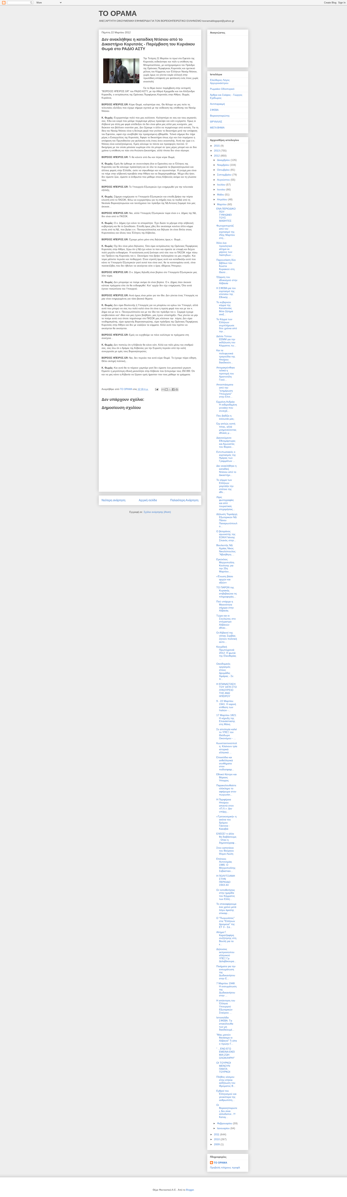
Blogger (190, 1189)
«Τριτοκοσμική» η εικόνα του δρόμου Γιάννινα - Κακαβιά (226, 822)
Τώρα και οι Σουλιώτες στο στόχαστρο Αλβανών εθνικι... (226, 621)
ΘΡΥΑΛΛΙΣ (216, 121)
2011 (217, 1134)
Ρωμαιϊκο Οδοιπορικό (222, 88)
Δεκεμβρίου (224, 160)
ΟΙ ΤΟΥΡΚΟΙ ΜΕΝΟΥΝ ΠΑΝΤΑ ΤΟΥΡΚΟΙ (223, 1067)
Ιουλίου (221, 184)
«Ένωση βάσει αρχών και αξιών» (224, 579)
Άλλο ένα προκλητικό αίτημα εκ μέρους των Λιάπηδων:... (225, 248)
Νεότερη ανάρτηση (113, 500)
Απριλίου (222, 199)
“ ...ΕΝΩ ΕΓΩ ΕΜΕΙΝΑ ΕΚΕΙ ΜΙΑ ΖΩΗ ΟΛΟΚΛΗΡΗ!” (225, 1053)
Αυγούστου (224, 179)
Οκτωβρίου (223, 169)
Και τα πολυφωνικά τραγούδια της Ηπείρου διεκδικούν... (225, 356)
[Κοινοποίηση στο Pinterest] (177, 389)
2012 (217, 155)
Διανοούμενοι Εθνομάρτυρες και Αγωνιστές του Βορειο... (225, 442)
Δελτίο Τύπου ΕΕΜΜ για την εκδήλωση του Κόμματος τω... (226, 341)
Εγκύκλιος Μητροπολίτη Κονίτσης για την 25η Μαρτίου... (225, 565)
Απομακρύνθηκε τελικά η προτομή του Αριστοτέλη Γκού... (225, 373)
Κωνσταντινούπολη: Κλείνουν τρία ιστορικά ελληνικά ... (226, 748)
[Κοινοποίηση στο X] (170, 389)
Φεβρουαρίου (225, 1123)
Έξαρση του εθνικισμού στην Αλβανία (226, 280)
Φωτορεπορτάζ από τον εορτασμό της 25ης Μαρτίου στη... (225, 231)
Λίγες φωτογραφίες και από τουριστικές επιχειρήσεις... (225, 503)
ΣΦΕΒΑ (214, 109)
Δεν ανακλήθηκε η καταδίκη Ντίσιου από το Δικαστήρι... (226, 470)
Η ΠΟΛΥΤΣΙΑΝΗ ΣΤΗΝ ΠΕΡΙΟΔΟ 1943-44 (225, 880)
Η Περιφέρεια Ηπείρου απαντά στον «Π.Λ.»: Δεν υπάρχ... (225, 805)
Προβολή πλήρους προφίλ (225, 1167)
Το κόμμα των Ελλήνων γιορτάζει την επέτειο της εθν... (225, 485)
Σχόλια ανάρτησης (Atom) (157, 512)
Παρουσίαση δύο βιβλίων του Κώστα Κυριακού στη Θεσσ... (226, 265)
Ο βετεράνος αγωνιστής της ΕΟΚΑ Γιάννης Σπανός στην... (226, 536)
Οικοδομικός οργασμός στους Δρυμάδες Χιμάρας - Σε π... (224, 671)
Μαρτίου (222, 204)
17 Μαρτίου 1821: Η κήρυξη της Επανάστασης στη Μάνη (226, 720)
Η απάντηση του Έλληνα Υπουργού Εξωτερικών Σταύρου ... (225, 1006)
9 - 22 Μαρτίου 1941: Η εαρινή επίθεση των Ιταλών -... (226, 706)
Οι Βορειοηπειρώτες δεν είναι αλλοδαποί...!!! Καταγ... (226, 1110)
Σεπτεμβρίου (224, 174)
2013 (217, 150)
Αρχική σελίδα (148, 500)
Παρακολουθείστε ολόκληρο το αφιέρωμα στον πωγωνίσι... (226, 790)
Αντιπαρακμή (217, 103)
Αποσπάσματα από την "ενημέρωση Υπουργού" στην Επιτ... (224, 390)
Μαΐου (221, 194)
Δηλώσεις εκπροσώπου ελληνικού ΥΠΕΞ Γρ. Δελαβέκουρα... (226, 955)
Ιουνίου (221, 189)
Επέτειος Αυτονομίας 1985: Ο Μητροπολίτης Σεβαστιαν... (225, 864)
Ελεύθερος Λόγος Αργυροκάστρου (220, 82)
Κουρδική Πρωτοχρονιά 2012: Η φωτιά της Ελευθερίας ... (226, 652)
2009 (217, 1144)
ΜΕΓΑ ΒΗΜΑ (217, 127)
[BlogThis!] (166, 389)
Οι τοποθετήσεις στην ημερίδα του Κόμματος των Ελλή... (225, 894)
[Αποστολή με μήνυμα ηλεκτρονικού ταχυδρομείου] (163, 389)
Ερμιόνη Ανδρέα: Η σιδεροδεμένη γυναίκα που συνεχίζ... (226, 406)
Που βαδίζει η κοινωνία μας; (225, 417)
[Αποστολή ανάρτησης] (156, 389)
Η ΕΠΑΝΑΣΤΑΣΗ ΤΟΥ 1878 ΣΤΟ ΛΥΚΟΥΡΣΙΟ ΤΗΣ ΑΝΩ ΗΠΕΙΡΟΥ (226, 690)
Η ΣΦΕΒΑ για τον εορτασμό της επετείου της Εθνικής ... (226, 293)
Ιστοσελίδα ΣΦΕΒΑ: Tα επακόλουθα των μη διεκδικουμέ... (225, 1023)
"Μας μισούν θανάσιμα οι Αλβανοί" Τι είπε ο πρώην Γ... (226, 1039)
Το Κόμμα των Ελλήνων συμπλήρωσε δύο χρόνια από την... (226, 325)
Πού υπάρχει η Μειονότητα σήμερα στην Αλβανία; (225, 606)
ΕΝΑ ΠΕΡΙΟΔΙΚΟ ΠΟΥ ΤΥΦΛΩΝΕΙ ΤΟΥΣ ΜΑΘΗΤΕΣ (226, 214)
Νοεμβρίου (223, 164)
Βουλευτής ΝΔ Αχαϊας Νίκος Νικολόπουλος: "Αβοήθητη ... (226, 550)
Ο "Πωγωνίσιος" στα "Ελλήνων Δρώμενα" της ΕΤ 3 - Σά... (225, 922)
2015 (217, 145)
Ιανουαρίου (223, 1128)
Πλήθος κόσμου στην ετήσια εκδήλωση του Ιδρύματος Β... (225, 1081)
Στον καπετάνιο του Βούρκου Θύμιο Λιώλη (225, 850)
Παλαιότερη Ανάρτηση (184, 500)
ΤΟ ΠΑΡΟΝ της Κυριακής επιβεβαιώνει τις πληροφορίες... (226, 592)
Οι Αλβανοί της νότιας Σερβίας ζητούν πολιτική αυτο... (226, 637)
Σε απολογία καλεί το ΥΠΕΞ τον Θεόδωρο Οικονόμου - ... (226, 734)
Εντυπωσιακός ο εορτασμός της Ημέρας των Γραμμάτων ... (226, 456)
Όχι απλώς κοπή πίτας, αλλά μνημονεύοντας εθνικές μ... (226, 428)
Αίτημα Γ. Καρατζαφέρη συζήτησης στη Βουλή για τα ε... (226, 938)
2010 (217, 1139)
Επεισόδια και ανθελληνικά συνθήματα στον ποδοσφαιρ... (225, 763)
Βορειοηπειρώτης (220, 115)
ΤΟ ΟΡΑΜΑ (118, 13)
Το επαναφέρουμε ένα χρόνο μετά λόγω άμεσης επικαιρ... (226, 908)
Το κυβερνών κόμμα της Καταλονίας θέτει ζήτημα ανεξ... (224, 308)
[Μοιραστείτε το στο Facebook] (173, 389)
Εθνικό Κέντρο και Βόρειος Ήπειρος (226, 777)
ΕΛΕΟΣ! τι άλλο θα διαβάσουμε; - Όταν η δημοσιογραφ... (226, 838)
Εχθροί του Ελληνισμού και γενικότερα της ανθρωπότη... (226, 1095)
